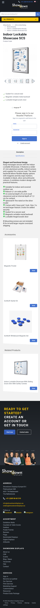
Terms (6, 603)
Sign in (5, 576)
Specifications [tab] (20, 156)
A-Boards (6, 542)
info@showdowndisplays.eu (13, 503)
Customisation (8, 589)
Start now (10, 432)
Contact (6, 566)
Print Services (8, 584)
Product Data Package (11, 593)
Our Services (7, 581)
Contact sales (24, 432)
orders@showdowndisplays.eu (14, 506)
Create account (25, 143)
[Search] (38, 14)
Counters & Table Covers (12, 525)
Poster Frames (8, 530)
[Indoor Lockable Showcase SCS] (9, 81)
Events (5, 557)
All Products (9, 19)
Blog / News (7, 559)
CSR (4, 554)
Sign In (24, 139)
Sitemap (27, 603)
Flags (5, 535)
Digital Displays (8, 540)
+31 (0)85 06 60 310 (27, 2)
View (33, 270)
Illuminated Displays (10, 537)
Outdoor (6, 527)
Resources (7, 591)
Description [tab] (20, 152)
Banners (6, 532)
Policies (19, 603)
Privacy (13, 603)
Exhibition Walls (9, 523)
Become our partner (10, 579)
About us (6, 552)
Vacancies (7, 562)
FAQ (4, 564)
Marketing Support (10, 586)
